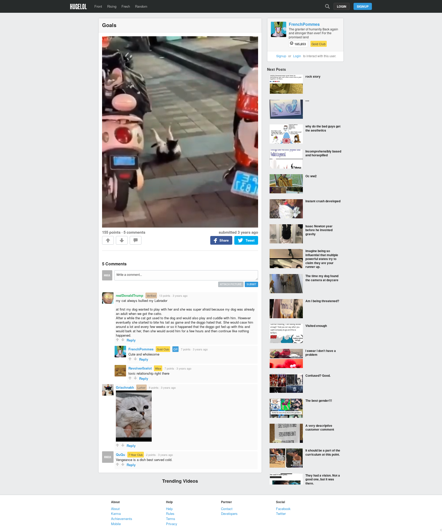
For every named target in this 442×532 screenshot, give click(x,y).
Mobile (116, 523)
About (115, 508)
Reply (131, 340)
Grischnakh (125, 387)
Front (98, 6)
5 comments (134, 232)
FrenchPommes (140, 349)
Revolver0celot (140, 368)
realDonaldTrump (129, 295)
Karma (116, 513)
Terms (170, 518)
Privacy (171, 523)
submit (251, 284)
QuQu (120, 454)
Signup (363, 6)
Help (169, 508)
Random (141, 6)
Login (341, 6)
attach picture (231, 284)
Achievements (121, 518)
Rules (170, 513)
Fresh (125, 6)
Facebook (283, 508)
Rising (111, 6)
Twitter (281, 513)
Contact (227, 508)
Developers (229, 513)
